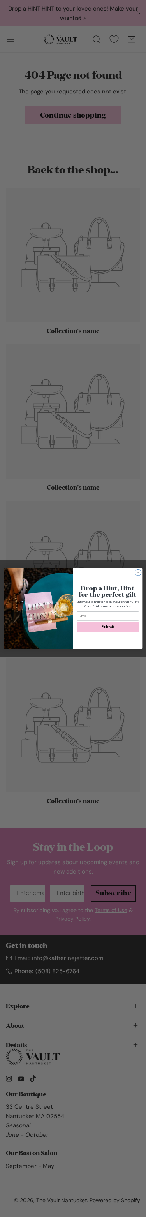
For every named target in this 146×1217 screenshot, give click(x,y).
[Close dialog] (138, 572)
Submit (108, 627)
